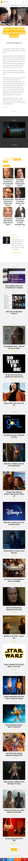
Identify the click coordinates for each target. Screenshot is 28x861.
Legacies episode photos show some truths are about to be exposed (14, 697)
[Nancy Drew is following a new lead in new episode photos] (14, 452)
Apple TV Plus (17, 159)
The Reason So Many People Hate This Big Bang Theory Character (8, 202)
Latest (14, 849)
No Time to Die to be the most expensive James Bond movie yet (14, 376)
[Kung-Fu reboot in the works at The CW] (14, 392)
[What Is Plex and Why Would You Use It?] (14, 301)
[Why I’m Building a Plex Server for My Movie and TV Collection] (14, 275)
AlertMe (4, 107)
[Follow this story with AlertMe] (24, 859)
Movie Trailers (14, 351)
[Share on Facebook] (3, 859)
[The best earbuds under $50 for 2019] (14, 827)
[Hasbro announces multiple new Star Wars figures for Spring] (14, 770)
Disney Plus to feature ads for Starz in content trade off (14, 523)
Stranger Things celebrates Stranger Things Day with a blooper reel (14, 494)
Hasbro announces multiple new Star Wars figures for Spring (14, 783)
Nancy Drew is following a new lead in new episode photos (14, 464)
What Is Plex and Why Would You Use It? (14, 312)
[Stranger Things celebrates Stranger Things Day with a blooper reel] (14, 480)
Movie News (14, 379)
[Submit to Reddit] (17, 859)
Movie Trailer (8, 328)
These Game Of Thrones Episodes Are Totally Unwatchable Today (20, 221)
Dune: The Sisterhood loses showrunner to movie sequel (14, 608)
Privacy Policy (21, 856)
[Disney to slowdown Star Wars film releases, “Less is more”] (14, 653)
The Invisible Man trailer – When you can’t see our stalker (14, 347)
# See (20, 157)
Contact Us (15, 856)
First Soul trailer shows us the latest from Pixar (14, 436)
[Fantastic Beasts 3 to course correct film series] (14, 539)
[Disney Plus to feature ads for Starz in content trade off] (14, 511)
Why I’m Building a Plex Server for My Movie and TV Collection (14, 287)
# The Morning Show (7, 159)
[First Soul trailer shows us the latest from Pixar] (14, 424)
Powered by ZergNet (21, 227)
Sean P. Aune (14, 237)
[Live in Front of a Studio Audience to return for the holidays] (14, 568)
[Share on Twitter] (10, 859)
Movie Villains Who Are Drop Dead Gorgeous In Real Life (20, 202)
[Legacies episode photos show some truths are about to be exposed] (14, 685)
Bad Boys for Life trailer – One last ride (14, 637)
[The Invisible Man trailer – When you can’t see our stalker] (14, 335)
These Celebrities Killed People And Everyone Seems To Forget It (8, 221)
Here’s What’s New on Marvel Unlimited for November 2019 (14, 754)
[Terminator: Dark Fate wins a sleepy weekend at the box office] (14, 799)
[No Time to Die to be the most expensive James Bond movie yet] (14, 363)
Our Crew (5, 856)
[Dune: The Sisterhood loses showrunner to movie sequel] (14, 596)
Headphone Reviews (14, 843)
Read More (14, 252)
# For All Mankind (13, 157)
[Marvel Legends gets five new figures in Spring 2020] (14, 713)
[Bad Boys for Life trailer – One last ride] (14, 624)
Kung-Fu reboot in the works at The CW (14, 404)
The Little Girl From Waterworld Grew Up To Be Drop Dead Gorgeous (8, 183)
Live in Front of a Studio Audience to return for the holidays (14, 580)
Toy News (14, 729)
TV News (5, 161)
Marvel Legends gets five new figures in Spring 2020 (14, 726)
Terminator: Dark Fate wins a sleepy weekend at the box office (14, 811)
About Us (10, 856)
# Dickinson (5, 157)
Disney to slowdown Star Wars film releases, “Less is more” (14, 665)
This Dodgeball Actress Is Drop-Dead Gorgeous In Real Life (19, 183)
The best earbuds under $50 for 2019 (14, 839)
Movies (14, 291)
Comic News (14, 758)
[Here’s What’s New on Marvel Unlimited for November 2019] (14, 742)
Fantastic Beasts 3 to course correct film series (14, 552)
